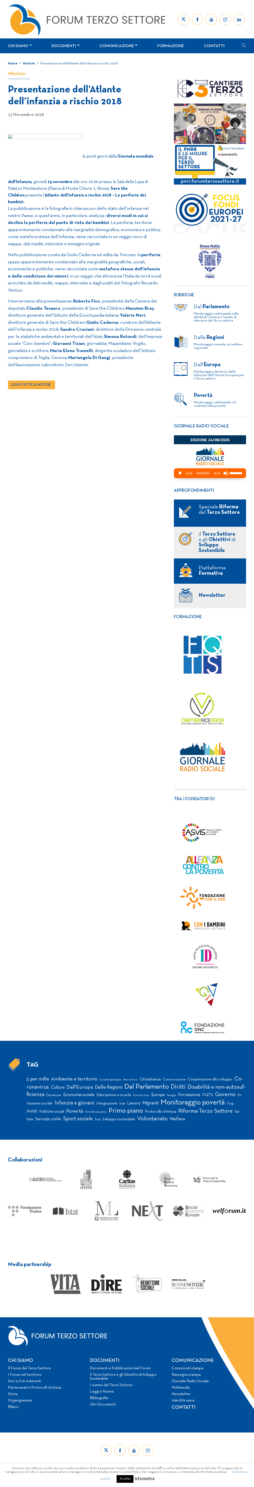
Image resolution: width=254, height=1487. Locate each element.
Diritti (178, 1087)
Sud (97, 1119)
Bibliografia (99, 1398)
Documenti (64, 46)
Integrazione (106, 1103)
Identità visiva (183, 1400)
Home (13, 63)
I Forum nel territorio (25, 1375)
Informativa (145, 1478)
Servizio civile (48, 1119)
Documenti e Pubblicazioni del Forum (120, 1368)
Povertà (74, 1111)
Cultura (57, 1087)
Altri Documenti (103, 1404)
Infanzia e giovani (74, 1103)
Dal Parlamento (146, 1087)
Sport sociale (78, 1118)
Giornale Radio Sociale (190, 1381)
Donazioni (53, 1095)
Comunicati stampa (187, 1368)
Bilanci (13, 1407)
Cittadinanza (150, 1079)
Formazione (170, 46)
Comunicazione (116, 46)
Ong (230, 1103)
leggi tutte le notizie (31, 384)
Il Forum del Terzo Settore (29, 1368)
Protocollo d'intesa (160, 1111)
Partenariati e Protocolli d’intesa (34, 1387)
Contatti (214, 46)
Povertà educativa (95, 1112)
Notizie (29, 63)
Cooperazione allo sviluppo (210, 1079)
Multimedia (181, 1387)
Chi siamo (18, 46)
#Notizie (16, 74)
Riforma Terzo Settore (205, 1111)
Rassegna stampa (186, 1375)
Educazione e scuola (113, 1095)
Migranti (150, 1103)
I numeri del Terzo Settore (111, 1385)
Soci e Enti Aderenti (24, 1381)
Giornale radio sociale (201, 426)
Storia (13, 1394)
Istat (122, 1103)
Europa (157, 1095)
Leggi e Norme (102, 1391)
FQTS (207, 1095)
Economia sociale (79, 1095)
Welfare (177, 1119)
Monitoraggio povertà (192, 1102)
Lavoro (133, 1103)
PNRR (32, 1111)
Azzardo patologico (110, 1079)
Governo (225, 1094)
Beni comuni (130, 1080)
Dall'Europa (79, 1087)
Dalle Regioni (108, 1087)
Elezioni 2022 (141, 1095)
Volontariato (152, 1119)
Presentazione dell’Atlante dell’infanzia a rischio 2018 (78, 63)
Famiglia (171, 1095)
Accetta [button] (125, 1478)
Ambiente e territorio (74, 1079)
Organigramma (20, 1400)
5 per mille (38, 1079)
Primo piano (125, 1111)
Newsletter (181, 1394)
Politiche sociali (51, 1111)
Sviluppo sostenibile (118, 1119)
